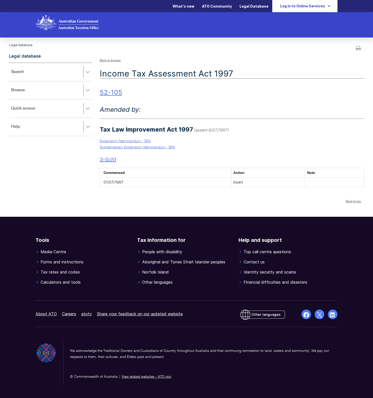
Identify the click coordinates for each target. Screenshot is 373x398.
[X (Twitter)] (319, 314)
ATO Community (217, 6)
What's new (183, 6)
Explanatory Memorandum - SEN (125, 141)
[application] (50, 99)
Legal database (25, 56)
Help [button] (23, 130)
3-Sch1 (108, 159)
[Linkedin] (332, 314)
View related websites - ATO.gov (146, 376)
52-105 (111, 92)
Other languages (266, 314)
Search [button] (25, 75)
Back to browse (110, 60)
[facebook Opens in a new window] (306, 314)
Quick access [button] (30, 112)
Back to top (353, 201)
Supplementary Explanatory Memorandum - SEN (137, 147)
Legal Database (254, 6)
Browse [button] (25, 93)
